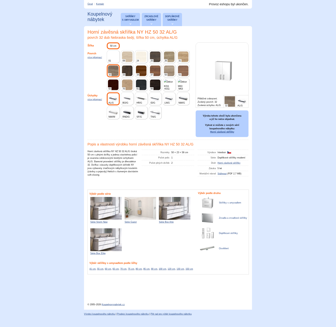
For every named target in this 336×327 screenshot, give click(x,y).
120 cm (171, 269)
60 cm (108, 269)
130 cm (180, 269)
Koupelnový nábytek (100, 16)
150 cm (189, 269)
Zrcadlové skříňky (151, 18)
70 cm (123, 269)
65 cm (116, 269)
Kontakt (100, 4)
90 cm (154, 269)
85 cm (146, 269)
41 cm (92, 269)
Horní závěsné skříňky (222, 132)
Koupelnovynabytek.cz (113, 304)
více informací (95, 57)
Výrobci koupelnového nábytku (99, 314)
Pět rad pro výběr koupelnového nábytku (171, 314)
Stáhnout (222, 173)
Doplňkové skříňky (172, 18)
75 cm (131, 269)
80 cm (139, 269)
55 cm (100, 269)
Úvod (90, 4)
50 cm (113, 46)
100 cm (162, 269)
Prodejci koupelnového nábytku (133, 314)
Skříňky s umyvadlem (130, 18)
